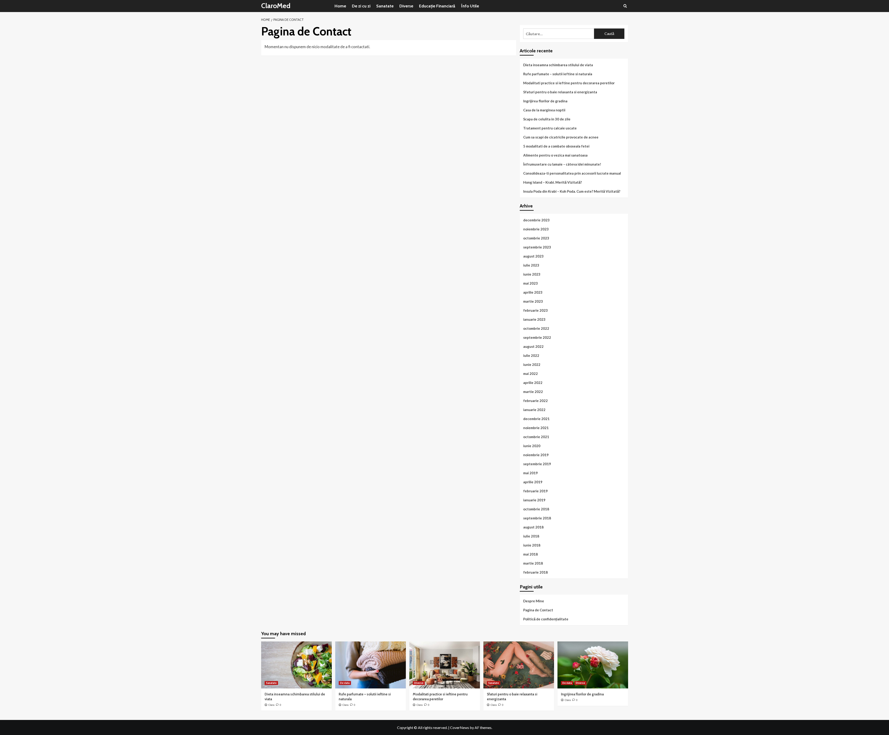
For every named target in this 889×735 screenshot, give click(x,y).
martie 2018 (533, 563)
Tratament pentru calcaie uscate (550, 128)
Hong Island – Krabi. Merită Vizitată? (552, 182)
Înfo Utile (470, 6)
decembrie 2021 (536, 419)
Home (340, 6)
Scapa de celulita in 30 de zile (546, 119)
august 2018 (533, 527)
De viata (345, 683)
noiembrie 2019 (536, 455)
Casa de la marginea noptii (544, 110)
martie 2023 (533, 301)
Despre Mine (533, 601)
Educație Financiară (437, 6)
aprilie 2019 (532, 482)
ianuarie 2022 (534, 410)
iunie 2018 (531, 545)
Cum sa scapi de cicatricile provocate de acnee (560, 137)
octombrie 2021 (536, 437)
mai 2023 (530, 283)
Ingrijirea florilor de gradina (545, 101)
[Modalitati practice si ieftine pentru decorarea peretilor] (444, 664)
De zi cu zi (361, 6)
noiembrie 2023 (536, 229)
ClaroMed (276, 5)
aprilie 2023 (532, 292)
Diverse (406, 6)
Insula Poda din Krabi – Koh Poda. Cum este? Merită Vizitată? (571, 191)
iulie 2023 (531, 265)
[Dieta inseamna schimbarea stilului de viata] (296, 664)
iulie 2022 (531, 355)
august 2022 (533, 346)
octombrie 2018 (536, 509)
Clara (271, 705)
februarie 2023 (535, 310)
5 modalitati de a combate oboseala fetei (556, 146)
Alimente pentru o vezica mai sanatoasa (555, 155)
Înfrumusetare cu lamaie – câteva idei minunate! (562, 164)
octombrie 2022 (536, 328)
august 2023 (533, 256)
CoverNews (459, 727)
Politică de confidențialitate (545, 619)
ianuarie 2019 (534, 500)
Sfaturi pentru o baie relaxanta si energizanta (560, 92)
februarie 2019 (535, 491)
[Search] (625, 6)
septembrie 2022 (537, 337)
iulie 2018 (531, 536)
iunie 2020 (531, 446)
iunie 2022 (531, 364)
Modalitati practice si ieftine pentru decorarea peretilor (569, 83)
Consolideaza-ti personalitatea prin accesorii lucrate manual (572, 173)
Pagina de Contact (538, 610)
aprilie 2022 (532, 382)
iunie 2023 (531, 274)
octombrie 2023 (536, 238)
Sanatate (385, 6)
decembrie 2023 (536, 220)
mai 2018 (530, 554)
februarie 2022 (535, 401)
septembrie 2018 (537, 518)
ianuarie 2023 (534, 319)
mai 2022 (530, 373)
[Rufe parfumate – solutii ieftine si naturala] (370, 664)
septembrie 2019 (537, 464)
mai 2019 (530, 473)
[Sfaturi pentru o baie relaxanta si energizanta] (518, 664)
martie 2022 (533, 391)
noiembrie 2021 (536, 428)
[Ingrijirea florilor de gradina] (592, 664)
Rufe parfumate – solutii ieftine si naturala (557, 74)
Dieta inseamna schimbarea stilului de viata (558, 65)
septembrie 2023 (537, 247)
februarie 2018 (535, 572)
